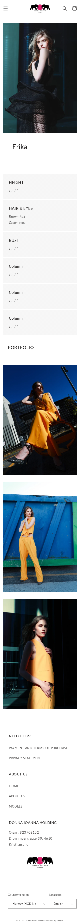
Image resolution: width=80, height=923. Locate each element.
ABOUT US (17, 796)
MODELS (16, 806)
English (58, 903)
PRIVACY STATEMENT (25, 758)
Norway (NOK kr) (24, 903)
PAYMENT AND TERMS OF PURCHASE (38, 748)
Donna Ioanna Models (34, 920)
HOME (14, 786)
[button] (5, 8)
